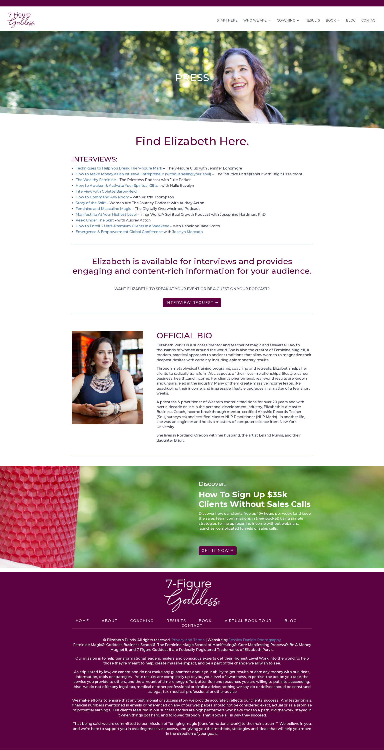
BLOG (351, 20)
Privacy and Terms (188, 640)
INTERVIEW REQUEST (190, 303)
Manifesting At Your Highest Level (106, 214)
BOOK (205, 621)
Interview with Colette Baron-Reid (106, 191)
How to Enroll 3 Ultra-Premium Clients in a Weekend (123, 226)
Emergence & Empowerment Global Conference (119, 232)
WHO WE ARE (255, 20)
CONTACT (369, 20)
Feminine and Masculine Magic (103, 209)
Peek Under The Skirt (95, 220)
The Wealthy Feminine (96, 180)
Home (82, 621)
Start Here (227, 20)
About (109, 621)
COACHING (286, 20)
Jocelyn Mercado (187, 232)
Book (331, 20)
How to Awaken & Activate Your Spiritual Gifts (117, 186)
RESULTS (312, 20)
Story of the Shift (91, 203)
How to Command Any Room (102, 197)
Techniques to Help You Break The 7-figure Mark (119, 168)
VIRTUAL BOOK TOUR (248, 621)
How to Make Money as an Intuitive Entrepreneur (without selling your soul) (143, 174)
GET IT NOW (215, 551)
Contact (192, 626)
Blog (290, 621)
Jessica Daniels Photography (255, 640)
